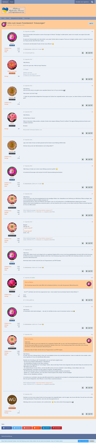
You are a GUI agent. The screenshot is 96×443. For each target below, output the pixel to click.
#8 (92, 221)
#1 (92, 31)
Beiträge (6, 50)
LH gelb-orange (27, 228)
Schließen (92, 441)
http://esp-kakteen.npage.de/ (43, 210)
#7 (92, 193)
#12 (92, 334)
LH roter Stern (26, 231)
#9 (92, 249)
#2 (92, 59)
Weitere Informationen (83, 441)
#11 (92, 306)
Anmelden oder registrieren (82, 1)
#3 (92, 85)
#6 (92, 165)
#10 (92, 277)
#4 (92, 111)
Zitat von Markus (29, 282)
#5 (92, 139)
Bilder (6, 51)
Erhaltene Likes (8, 48)
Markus (10, 25)
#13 (92, 394)
